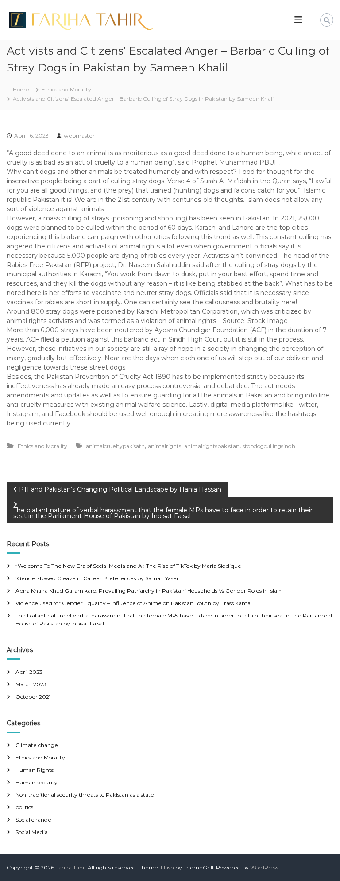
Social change (33, 819)
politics (24, 807)
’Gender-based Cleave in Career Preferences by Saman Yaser (97, 578)
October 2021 (33, 696)
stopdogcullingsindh (269, 446)
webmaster (79, 135)
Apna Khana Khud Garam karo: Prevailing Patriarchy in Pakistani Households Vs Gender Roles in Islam (149, 590)
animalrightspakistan (212, 446)
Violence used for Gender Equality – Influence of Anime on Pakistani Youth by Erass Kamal (133, 603)
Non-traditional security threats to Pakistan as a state (84, 794)
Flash (167, 867)
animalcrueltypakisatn (115, 446)
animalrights (164, 446)
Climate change (36, 745)
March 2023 (30, 684)
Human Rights (34, 770)
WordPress (264, 867)
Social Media (31, 832)
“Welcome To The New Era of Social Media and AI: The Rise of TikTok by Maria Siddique (128, 565)
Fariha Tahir (70, 867)
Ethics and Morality (66, 89)
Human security (36, 782)
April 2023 (28, 672)
